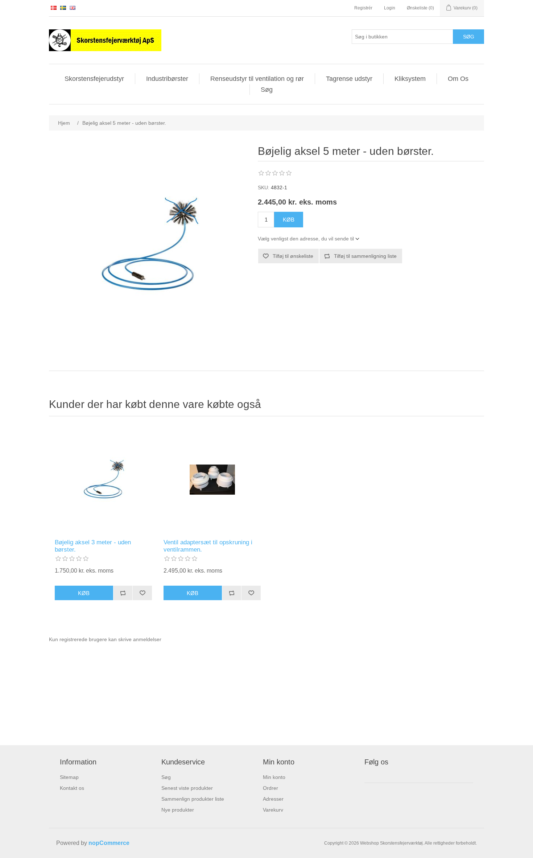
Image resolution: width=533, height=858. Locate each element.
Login (389, 8)
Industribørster (167, 78)
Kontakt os (72, 788)
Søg (468, 37)
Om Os (458, 78)
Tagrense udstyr (349, 78)
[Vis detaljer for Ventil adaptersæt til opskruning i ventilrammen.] (212, 479)
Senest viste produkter (187, 788)
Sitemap (69, 777)
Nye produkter (177, 810)
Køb (288, 219)
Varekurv (273, 810)
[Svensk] (63, 7)
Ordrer (270, 788)
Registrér (363, 8)
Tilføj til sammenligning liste (365, 256)
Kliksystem (410, 78)
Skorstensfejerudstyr (94, 78)
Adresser (273, 799)
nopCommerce (108, 843)
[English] (72, 7)
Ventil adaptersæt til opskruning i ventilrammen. (208, 546)
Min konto (274, 777)
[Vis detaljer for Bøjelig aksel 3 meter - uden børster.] (103, 479)
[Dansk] (53, 7)
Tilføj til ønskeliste (293, 256)
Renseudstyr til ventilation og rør (257, 78)
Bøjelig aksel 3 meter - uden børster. (93, 546)
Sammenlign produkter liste (192, 799)
